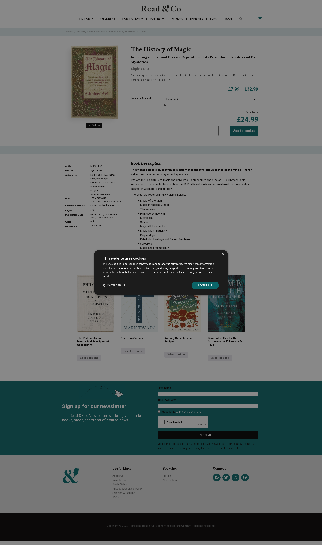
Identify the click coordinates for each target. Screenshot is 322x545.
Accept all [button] (205, 285)
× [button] (222, 254)
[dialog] (161, 272)
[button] (114, 285)
